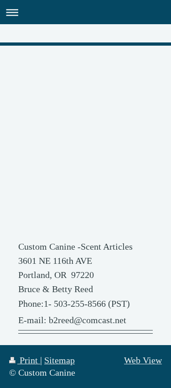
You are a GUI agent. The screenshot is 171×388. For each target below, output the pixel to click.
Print (28, 360)
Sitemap (59, 360)
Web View (143, 360)
